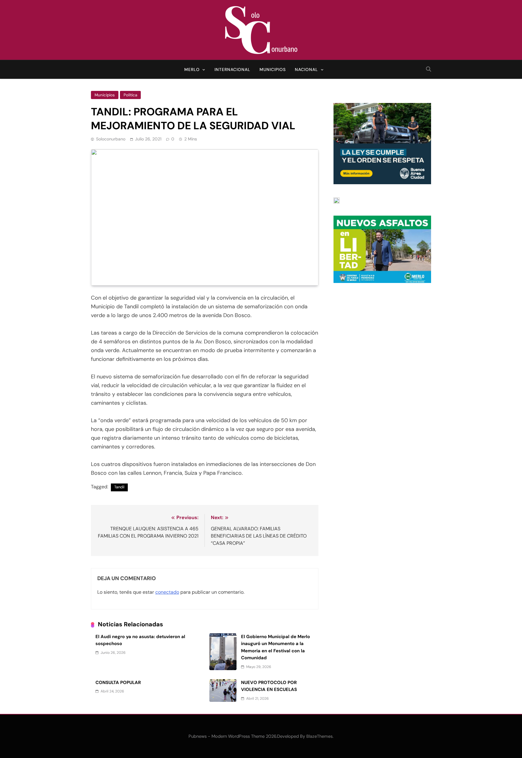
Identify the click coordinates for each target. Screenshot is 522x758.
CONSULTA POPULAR (118, 682)
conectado (167, 592)
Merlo (192, 69)
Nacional (306, 69)
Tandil (119, 487)
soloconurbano (110, 139)
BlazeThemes (319, 736)
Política (130, 95)
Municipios (272, 69)
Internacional (232, 69)
